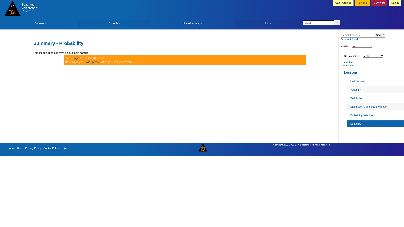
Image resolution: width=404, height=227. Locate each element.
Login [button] (395, 3)
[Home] (20, 8)
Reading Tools (348, 65)
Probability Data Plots (362, 115)
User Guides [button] (343, 3)
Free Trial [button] (362, 3)
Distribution (356, 98)
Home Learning (191, 23)
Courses (39, 23)
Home (10, 148)
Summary (355, 123)
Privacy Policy (33, 148)
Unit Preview (357, 81)
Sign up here (92, 62)
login (76, 58)
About (19, 148)
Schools (113, 23)
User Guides (347, 62)
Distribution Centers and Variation (369, 106)
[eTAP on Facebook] (65, 148)
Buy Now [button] (379, 3)
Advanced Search (350, 39)
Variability (355, 89)
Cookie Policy (51, 148)
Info (267, 23)
